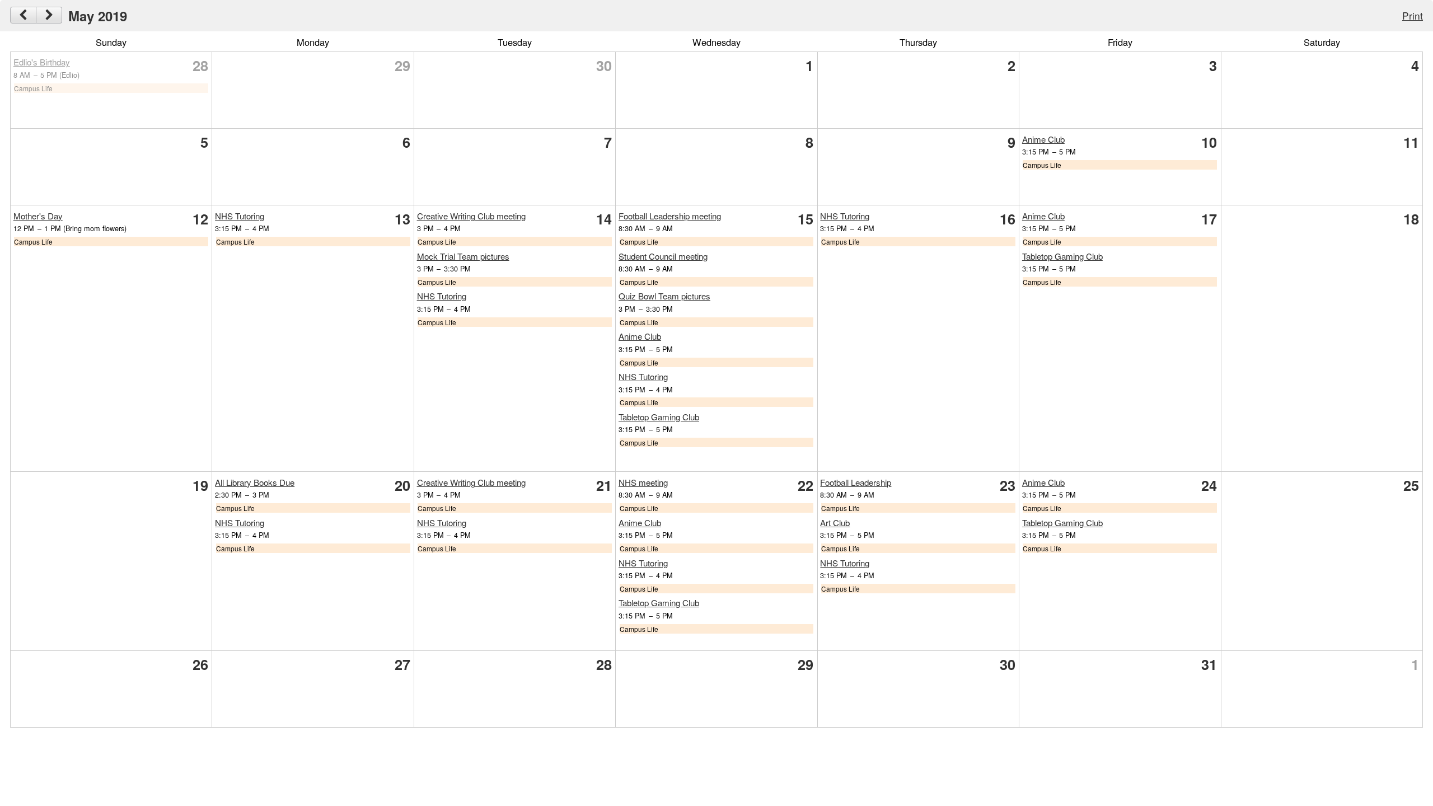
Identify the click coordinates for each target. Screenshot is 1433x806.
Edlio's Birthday (41, 62)
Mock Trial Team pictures (463, 256)
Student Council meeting (663, 256)
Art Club (835, 522)
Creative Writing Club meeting (471, 216)
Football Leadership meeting (670, 216)
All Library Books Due (254, 482)
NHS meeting (643, 482)
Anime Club (1043, 139)
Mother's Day (38, 216)
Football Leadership (855, 482)
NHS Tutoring (239, 216)
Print (1412, 15)
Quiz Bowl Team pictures (664, 296)
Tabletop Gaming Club (659, 417)
